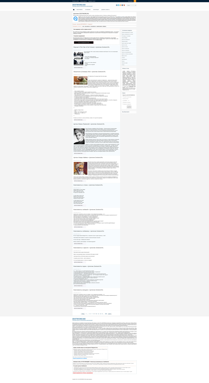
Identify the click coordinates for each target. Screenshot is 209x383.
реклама (129, 80)
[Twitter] (118, 5)
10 (96, 313)
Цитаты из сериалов (125, 50)
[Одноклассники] (120, 5)
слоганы (134, 83)
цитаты (128, 86)
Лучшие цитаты (125, 75)
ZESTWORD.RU (82, 379)
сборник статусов (130, 81)
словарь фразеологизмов (127, 83)
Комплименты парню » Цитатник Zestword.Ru (87, 266)
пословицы (123, 16)
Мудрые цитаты (132, 75)
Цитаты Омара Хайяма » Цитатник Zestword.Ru (88, 157)
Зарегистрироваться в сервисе (80, 358)
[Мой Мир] (122, 5)
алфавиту (104, 26)
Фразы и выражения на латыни (127, 34)
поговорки (113, 19)
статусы (124, 84)
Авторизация (130, 1)
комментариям (99, 26)
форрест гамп (133, 84)
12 (100, 313)
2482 (106, 313)
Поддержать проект (91, 1)
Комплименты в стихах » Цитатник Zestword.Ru (88, 185)
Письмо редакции (83, 1)
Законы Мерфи (124, 37)
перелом (128, 79)
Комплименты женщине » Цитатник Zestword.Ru (88, 290)
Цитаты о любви (126, 76)
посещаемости (93, 26)
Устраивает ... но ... (126, 100)
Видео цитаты (124, 55)
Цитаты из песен (125, 46)
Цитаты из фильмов (125, 48)
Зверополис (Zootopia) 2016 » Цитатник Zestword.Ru (89, 71)
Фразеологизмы (125, 41)
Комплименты (124, 59)
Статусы (123, 57)
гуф (134, 78)
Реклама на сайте (75, 1)
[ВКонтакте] (116, 5)
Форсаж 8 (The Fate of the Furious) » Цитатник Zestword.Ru (91, 47)
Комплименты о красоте (131, 73)
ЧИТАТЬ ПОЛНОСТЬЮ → (78, 67)
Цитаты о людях (132, 76)
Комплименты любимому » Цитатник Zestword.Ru (89, 231)
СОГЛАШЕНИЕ (87, 9)
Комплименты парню (126, 74)
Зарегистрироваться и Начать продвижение (83, 372)
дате (83, 26)
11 (98, 313)
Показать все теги (126, 89)
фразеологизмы (125, 85)
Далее (109, 313)
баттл (134, 77)
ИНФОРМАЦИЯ (96, 9)
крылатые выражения (86, 17)
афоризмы (119, 16)
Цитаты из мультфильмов (126, 52)
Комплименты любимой (127, 72)
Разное (123, 61)
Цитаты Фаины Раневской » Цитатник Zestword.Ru (89, 124)
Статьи (123, 64)
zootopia (124, 71)
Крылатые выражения (126, 39)
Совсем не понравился (127, 104)
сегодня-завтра (132, 82)
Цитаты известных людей (126, 43)
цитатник (113, 17)
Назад (83, 313)
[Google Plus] (124, 5)
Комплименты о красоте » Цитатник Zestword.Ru (88, 247)
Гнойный (128, 71)
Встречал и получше (126, 102)
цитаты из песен (129, 87)
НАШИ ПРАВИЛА (79, 9)
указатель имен (128, 84)
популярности (87, 26)
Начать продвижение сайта (83, 42)
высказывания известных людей (128, 78)
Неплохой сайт (125, 98)
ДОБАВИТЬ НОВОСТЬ (105, 9)
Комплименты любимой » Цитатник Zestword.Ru (88, 209)
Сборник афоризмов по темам (127, 32)
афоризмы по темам (129, 77)
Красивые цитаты (132, 74)
